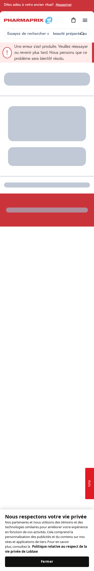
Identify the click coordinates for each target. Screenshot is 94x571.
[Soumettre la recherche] (82, 34)
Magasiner (64, 5)
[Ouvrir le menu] (85, 20)
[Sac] (73, 20)
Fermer (47, 561)
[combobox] (47, 34)
